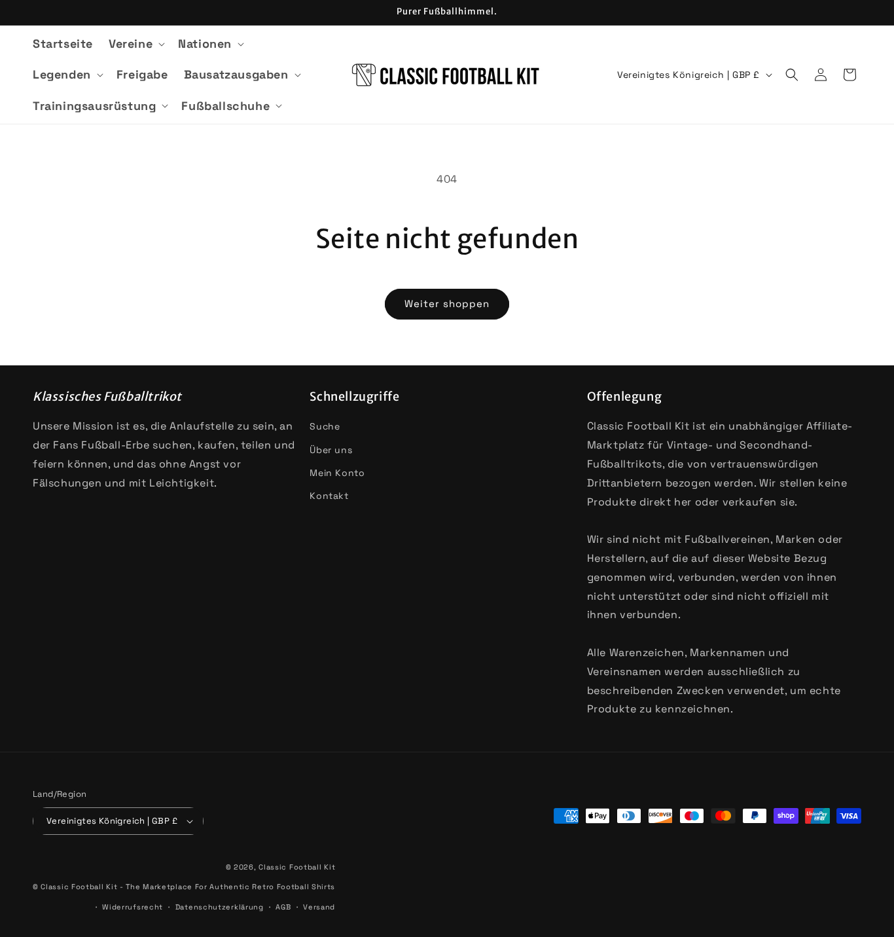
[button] (135, 43)
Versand (319, 906)
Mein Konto (337, 473)
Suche (325, 426)
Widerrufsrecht (132, 906)
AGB (283, 906)
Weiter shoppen (447, 303)
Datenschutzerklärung (219, 906)
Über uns (331, 450)
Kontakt (329, 496)
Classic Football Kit (297, 867)
